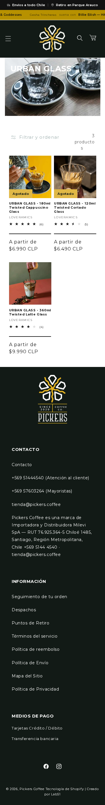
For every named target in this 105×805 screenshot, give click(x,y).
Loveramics (21, 217)
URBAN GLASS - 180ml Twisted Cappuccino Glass (29, 208)
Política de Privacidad (35, 689)
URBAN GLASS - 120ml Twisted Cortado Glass (74, 208)
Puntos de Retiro (31, 623)
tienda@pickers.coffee (36, 504)
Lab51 (56, 794)
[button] (11, 38)
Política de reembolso (36, 649)
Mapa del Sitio (27, 676)
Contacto (22, 464)
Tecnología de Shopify (65, 789)
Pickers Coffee (32, 789)
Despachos (24, 609)
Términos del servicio (35, 636)
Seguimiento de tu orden (39, 596)
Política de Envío (30, 662)
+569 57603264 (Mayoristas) (42, 491)
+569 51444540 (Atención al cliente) (50, 477)
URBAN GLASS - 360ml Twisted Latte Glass (30, 312)
